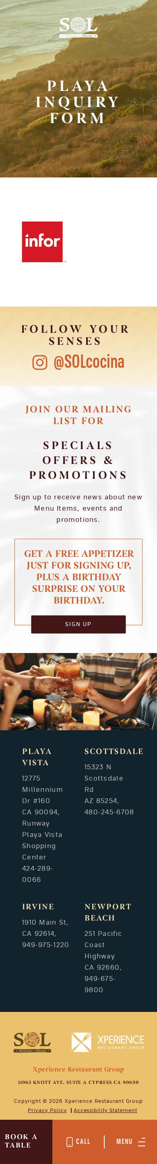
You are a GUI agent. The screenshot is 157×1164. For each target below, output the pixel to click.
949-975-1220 (45, 945)
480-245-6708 (109, 812)
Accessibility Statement (105, 1110)
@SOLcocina (89, 362)
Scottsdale (114, 752)
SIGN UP (78, 624)
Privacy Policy (47, 1110)
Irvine (38, 907)
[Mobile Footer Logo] (32, 1042)
